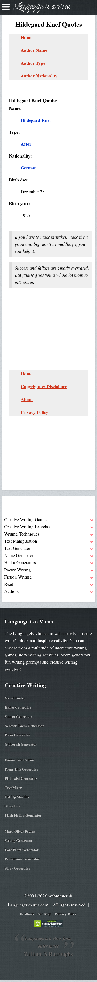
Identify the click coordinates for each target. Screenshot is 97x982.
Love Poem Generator (22, 849)
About (27, 399)
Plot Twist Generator (21, 778)
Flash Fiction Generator (23, 815)
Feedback (27, 914)
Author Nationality (39, 76)
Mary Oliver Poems (20, 831)
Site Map (44, 914)
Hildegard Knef (36, 120)
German (29, 167)
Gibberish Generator (21, 744)
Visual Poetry (15, 698)
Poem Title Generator (21, 769)
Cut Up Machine (17, 796)
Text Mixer (13, 787)
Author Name (34, 50)
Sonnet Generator (18, 716)
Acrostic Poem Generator (24, 725)
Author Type (33, 63)
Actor (26, 144)
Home (26, 37)
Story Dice (13, 806)
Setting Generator (18, 840)
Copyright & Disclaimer (44, 386)
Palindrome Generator (22, 859)
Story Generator (17, 868)
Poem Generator (17, 735)
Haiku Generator (18, 707)
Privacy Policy (34, 412)
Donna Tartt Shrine (20, 760)
